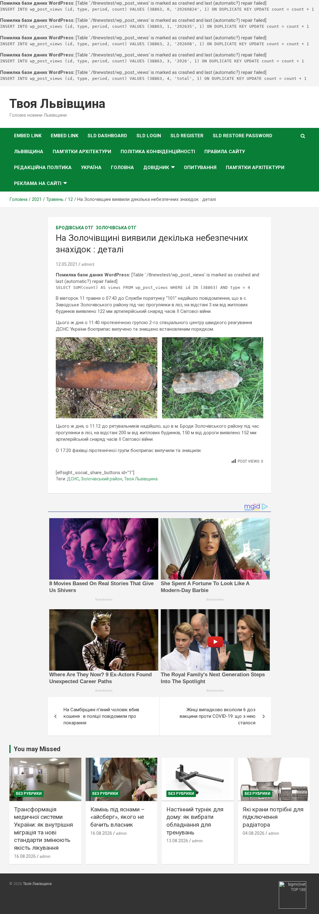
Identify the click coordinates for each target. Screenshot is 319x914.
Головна (122, 167)
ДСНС (73, 478)
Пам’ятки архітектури (82, 151)
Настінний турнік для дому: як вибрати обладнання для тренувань (194, 821)
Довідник (156, 167)
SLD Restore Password (242, 136)
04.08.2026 (253, 833)
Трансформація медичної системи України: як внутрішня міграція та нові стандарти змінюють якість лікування (43, 828)
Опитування (200, 167)
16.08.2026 (25, 856)
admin (45, 856)
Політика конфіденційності (158, 151)
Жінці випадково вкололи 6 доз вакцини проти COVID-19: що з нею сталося (217, 716)
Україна (91, 167)
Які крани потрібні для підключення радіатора (273, 817)
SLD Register (186, 136)
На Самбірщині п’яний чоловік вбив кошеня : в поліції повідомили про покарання (101, 716)
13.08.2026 (177, 840)
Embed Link (27, 136)
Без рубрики (29, 793)
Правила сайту (224, 151)
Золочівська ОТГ (116, 227)
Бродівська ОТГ (74, 227)
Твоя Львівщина (57, 103)
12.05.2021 (67, 264)
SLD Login (148, 136)
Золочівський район (101, 478)
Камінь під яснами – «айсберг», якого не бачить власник (117, 817)
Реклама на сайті (37, 183)
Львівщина (28, 151)
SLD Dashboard (107, 136)
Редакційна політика (43, 167)
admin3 (87, 264)
